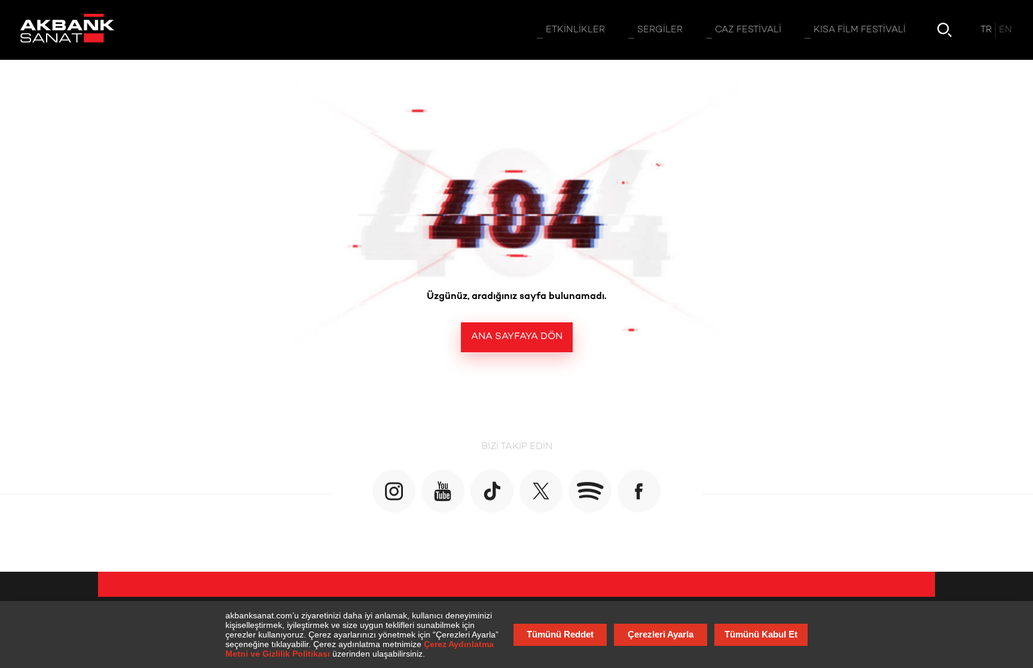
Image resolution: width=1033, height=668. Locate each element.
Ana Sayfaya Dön (517, 337)
